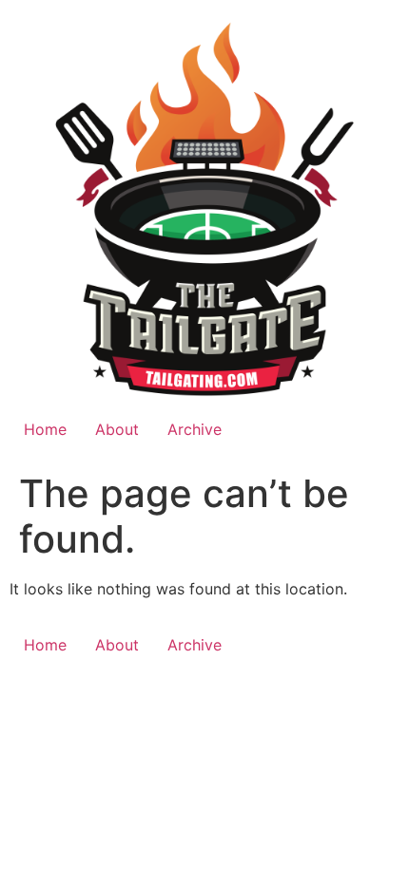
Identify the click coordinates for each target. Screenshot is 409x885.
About (117, 429)
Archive (194, 429)
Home (45, 429)
